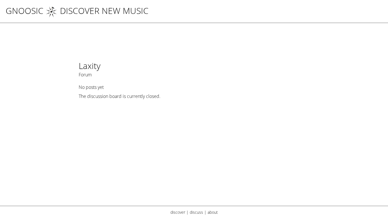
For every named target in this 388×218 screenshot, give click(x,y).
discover (177, 212)
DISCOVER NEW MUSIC (104, 10)
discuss (196, 212)
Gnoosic (24, 10)
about (213, 212)
